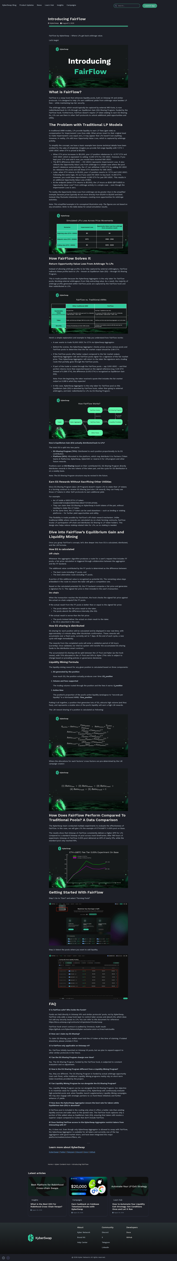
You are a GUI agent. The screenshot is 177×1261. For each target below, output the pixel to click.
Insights (60, 5)
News (39, 5)
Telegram (106, 1242)
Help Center (82, 1242)
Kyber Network (83, 1232)
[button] (5, 1258)
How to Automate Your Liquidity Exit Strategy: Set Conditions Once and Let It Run (128, 1206)
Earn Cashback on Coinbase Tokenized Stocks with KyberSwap (85, 1206)
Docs (128, 1232)
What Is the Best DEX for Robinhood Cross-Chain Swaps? (46, 1205)
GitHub (129, 1237)
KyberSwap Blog (9, 5)
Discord (105, 1232)
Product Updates (26, 5)
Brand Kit (81, 1237)
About (80, 1227)
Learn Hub (49, 5)
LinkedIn (105, 1247)
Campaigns (71, 5)
